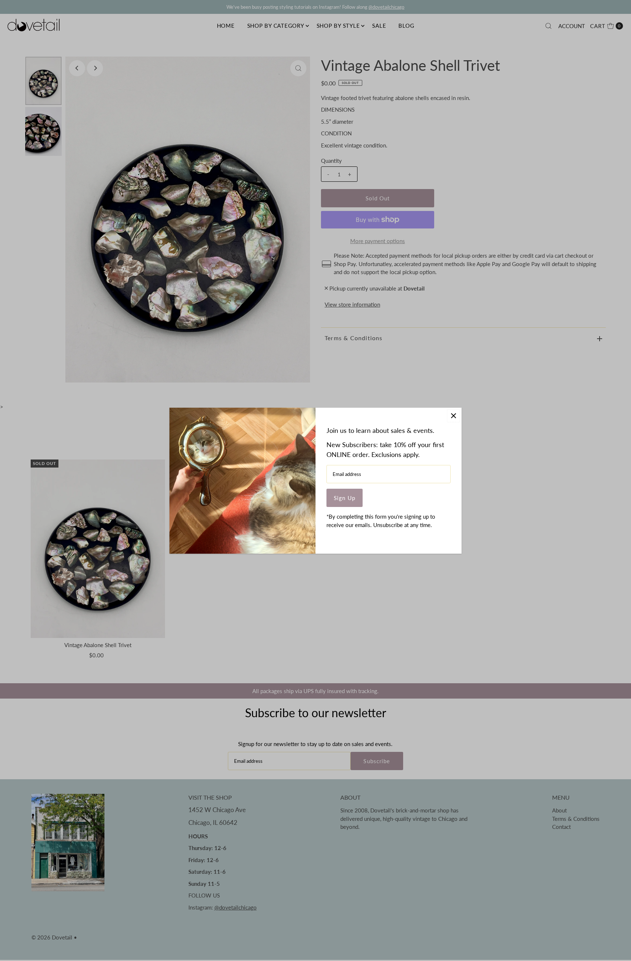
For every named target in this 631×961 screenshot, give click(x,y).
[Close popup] (453, 416)
